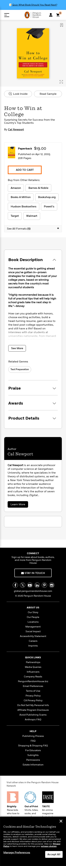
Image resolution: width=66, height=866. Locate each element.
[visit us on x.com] (22, 585)
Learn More (18, 505)
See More (17, 348)
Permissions (33, 760)
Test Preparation (19, 369)
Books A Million (21, 197)
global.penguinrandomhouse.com (33, 591)
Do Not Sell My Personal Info (33, 705)
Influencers (33, 671)
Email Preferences (33, 686)
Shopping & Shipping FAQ (33, 745)
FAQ (33, 740)
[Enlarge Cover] (61, 81)
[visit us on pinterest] (44, 585)
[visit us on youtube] (29, 585)
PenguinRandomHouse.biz (33, 681)
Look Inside (20, 94)
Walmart (31, 216)
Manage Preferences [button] (16, 852)
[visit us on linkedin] (37, 585)
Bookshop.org (47, 197)
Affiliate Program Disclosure (33, 710)
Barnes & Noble (38, 188)
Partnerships (33, 662)
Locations (33, 622)
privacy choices (49, 846)
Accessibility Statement (33, 636)
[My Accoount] (50, 15)
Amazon (16, 188)
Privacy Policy (33, 695)
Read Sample (48, 94)
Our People (33, 617)
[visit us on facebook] (15, 585)
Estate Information (33, 764)
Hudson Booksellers (23, 206)
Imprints (33, 645)
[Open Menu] (6, 15)
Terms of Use (33, 691)
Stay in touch (34, 573)
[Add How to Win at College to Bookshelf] (61, 25)
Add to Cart (25, 170)
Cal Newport (16, 129)
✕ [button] (61, 821)
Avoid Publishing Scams (33, 714)
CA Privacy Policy (33, 700)
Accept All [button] (53, 854)
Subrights (33, 755)
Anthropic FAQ (33, 719)
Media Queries (33, 667)
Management (33, 626)
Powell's (49, 206)
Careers (33, 641)
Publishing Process (33, 736)
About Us (33, 607)
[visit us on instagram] (51, 585)
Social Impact (33, 631)
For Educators (33, 750)
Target (15, 216)
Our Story (33, 612)
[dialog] (33, 841)
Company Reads (33, 676)
